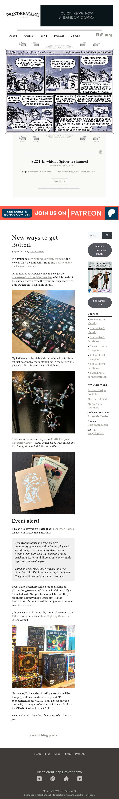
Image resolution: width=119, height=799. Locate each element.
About (13, 35)
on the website (22, 605)
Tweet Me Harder (98, 416)
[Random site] (53, 779)
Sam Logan (47, 697)
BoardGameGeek (98, 424)
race (49, 172)
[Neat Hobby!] (39, 779)
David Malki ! (37, 251)
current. (96, 47)
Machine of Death (98, 399)
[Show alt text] (100, 152)
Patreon (59, 35)
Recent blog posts (43, 735)
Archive (28, 35)
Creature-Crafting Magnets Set (32, 277)
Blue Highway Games (53, 616)
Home (37, 753)
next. (83, 47)
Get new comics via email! (100, 250)
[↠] (107, 235)
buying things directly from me (46, 258)
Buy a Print (59, 181)
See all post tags (99, 302)
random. (22, 47)
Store (68, 753)
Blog (47, 753)
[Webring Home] (66, 779)
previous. (36, 47)
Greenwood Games (62, 528)
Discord (75, 35)
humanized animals (37, 172)
